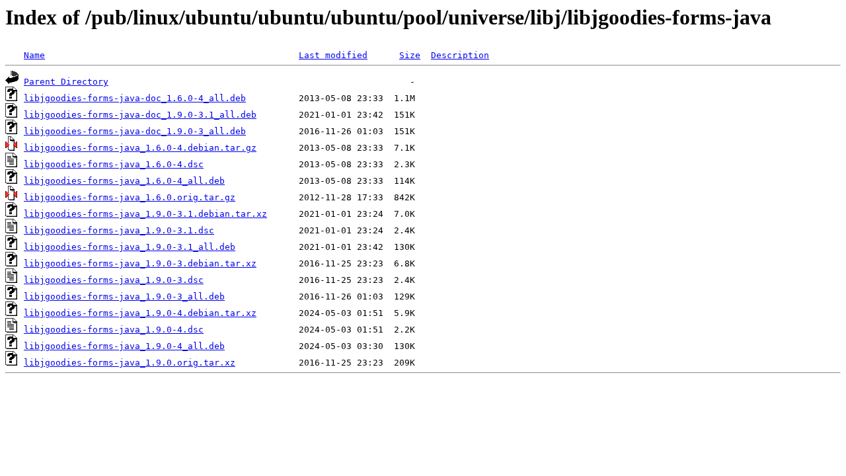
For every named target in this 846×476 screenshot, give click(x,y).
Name (34, 55)
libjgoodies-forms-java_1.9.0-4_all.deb (124, 346)
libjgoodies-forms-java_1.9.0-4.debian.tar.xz (140, 313)
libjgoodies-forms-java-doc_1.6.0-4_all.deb (135, 98)
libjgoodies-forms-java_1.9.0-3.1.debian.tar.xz (145, 214)
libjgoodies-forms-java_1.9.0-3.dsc (114, 280)
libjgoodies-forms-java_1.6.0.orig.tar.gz (129, 197)
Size (409, 55)
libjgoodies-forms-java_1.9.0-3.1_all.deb (129, 247)
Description (460, 55)
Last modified (333, 55)
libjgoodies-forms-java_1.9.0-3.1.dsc (119, 230)
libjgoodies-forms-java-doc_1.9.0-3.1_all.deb (140, 115)
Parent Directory (66, 82)
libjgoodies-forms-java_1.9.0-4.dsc (114, 330)
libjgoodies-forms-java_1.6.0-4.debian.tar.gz (140, 148)
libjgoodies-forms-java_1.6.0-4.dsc (114, 164)
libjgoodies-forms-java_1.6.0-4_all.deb (124, 181)
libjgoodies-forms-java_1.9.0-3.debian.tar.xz (140, 263)
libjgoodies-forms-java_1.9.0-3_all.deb (124, 296)
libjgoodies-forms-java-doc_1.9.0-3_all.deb (135, 131)
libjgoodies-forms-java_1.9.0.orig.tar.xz (129, 363)
